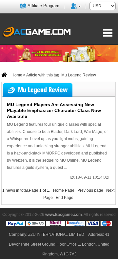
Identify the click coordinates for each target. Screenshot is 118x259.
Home (16, 75)
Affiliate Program (43, 5)
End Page (64, 197)
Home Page (63, 190)
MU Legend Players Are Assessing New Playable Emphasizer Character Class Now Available (54, 110)
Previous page (90, 190)
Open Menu (107, 32)
